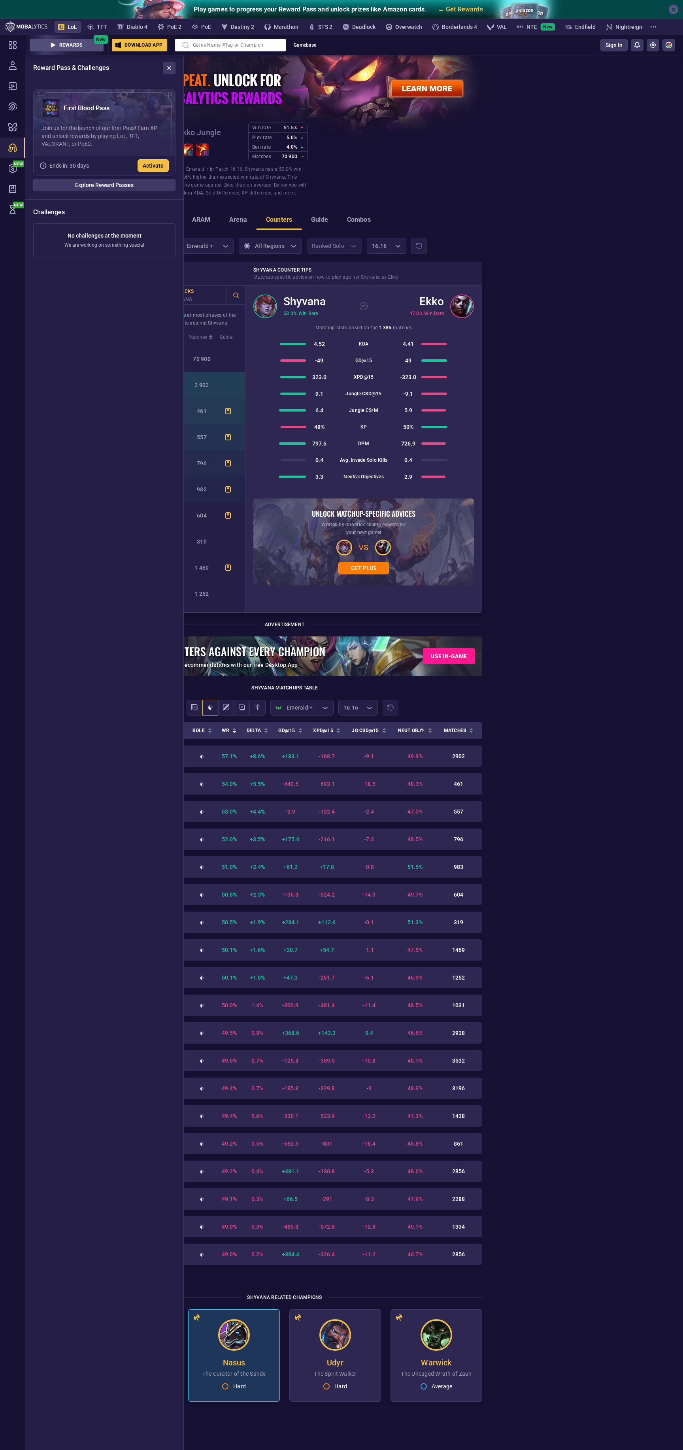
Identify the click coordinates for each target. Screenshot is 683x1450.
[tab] (201, 220)
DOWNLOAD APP (143, 45)
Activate (153, 165)
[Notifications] (637, 45)
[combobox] (230, 45)
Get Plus (363, 568)
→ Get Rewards (460, 9)
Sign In (614, 45)
